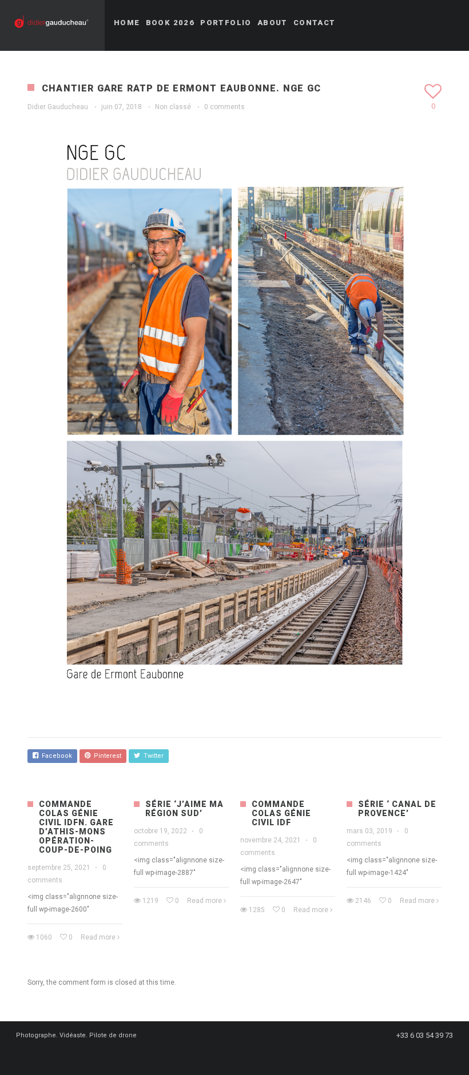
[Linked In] (239, 1056)
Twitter (152, 756)
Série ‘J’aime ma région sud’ (184, 809)
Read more (98, 937)
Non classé (173, 107)
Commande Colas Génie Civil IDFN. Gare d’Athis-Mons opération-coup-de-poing (76, 827)
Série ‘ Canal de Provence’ (397, 809)
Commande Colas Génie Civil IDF (281, 813)
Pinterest (105, 756)
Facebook (55, 756)
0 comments (224, 107)
